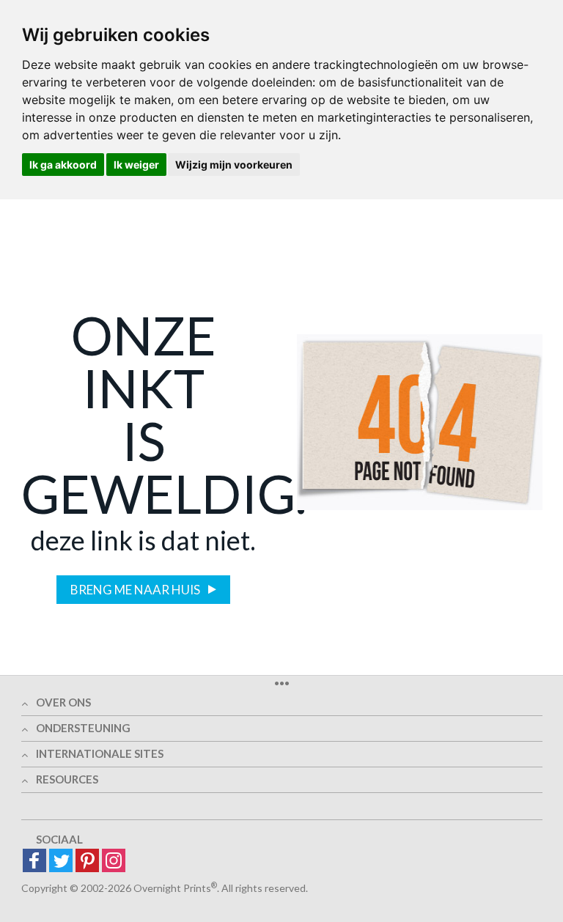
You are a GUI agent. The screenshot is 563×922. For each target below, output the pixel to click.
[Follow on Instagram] (113, 861)
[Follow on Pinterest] (87, 861)
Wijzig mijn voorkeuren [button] (233, 164)
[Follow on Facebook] (34, 861)
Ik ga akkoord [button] (63, 164)
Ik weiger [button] (136, 164)
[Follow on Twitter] (61, 861)
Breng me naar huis (136, 589)
